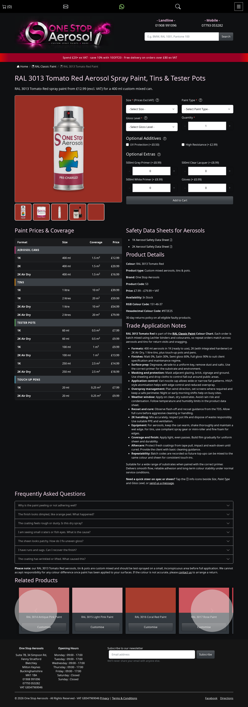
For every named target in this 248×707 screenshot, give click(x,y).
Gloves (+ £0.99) (192, 179)
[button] (23, 212)
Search (226, 36)
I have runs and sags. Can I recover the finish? (47, 550)
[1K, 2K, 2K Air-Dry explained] (157, 100)
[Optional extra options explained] (159, 154)
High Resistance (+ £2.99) (201, 144)
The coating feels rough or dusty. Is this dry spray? (50, 523)
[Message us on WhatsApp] (121, 6)
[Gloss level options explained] (145, 118)
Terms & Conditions (124, 698)
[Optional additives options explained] (164, 138)
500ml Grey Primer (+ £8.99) (143, 162)
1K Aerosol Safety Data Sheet (150, 240)
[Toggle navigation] (239, 6)
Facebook (211, 698)
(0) (9, 6)
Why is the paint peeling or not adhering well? (47, 505)
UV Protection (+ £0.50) (144, 144)
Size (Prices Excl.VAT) (140, 100)
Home (24, 66)
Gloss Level (134, 118)
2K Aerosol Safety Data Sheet (150, 246)
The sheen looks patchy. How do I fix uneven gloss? (50, 541)
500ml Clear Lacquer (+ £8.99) (200, 162)
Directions (226, 698)
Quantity (188, 117)
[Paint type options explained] (200, 100)
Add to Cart (179, 200)
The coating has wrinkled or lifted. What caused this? (52, 559)
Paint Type (189, 100)
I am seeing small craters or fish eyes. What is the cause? (54, 532)
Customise (97, 627)
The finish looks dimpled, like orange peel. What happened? (56, 514)
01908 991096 (165, 25)
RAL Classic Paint (45, 66)
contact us (185, 572)
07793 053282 (212, 25)
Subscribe (205, 654)
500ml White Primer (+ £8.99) (144, 179)
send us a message (161, 483)
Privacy (104, 698)
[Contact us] (65, 6)
